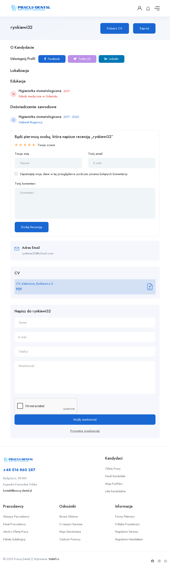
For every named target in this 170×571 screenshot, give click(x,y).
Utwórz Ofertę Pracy (15, 532)
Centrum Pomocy (69, 539)
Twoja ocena (46, 145)
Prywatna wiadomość (85, 431)
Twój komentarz (25, 183)
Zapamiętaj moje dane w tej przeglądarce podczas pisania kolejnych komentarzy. (74, 174)
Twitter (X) (84, 59)
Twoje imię (22, 153)
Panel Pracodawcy (14, 524)
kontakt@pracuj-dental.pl (17, 491)
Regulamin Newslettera (129, 539)
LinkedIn (113, 59)
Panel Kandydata (115, 476)
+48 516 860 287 (19, 470)
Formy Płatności (125, 516)
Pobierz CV (114, 28)
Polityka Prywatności (127, 524)
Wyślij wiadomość (85, 419)
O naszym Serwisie (70, 524)
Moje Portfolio (113, 484)
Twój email (95, 153)
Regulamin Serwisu (126, 532)
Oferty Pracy (112, 469)
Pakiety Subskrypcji (14, 539)
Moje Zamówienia (70, 532)
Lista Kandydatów (115, 491)
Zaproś (144, 28)
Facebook (53, 59)
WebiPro (54, 559)
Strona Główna (68, 516)
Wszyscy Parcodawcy (16, 516)
